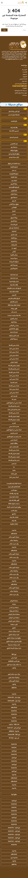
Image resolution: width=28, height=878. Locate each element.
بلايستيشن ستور (14, 446)
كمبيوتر (25, 74)
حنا (14, 467)
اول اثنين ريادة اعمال (14, 111)
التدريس (14, 295)
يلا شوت (14, 530)
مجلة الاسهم (14, 184)
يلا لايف (14, 668)
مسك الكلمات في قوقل (14, 163)
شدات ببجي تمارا (14, 348)
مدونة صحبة (14, 258)
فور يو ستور (14, 396)
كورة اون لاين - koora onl (14, 727)
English (25, 88)
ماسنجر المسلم (14, 137)
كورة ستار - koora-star (14, 697)
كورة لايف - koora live (14, 827)
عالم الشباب (14, 121)
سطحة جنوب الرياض (14, 621)
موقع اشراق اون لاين (14, 154)
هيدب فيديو (14, 234)
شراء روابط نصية (14, 281)
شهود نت (14, 248)
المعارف (14, 231)
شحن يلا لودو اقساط (14, 369)
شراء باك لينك (14, 274)
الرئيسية (24, 69)
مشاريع (14, 514)
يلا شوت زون (14, 857)
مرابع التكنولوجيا (14, 173)
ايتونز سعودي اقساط (14, 365)
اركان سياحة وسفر (14, 157)
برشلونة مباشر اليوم (14, 677)
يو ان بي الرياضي (14, 325)
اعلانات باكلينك (14, 524)
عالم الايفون (14, 190)
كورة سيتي (14, 657)
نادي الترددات (14, 224)
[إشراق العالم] (20, 2)
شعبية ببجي (14, 440)
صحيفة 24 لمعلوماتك (20, 90)
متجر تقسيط (14, 382)
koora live (14, 711)
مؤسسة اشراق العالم (21, 93)
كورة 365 (14, 654)
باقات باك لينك (14, 285)
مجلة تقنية (14, 322)
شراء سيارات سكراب (14, 631)
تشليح (14, 628)
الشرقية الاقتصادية (14, 187)
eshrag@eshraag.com (11, 59)
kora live (14, 747)
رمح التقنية (14, 238)
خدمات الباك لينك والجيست (14, 483)
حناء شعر (14, 463)
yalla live (14, 687)
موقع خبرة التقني (14, 204)
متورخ (14, 211)
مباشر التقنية (14, 255)
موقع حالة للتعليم (14, 329)
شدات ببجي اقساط (14, 345)
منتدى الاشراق (14, 301)
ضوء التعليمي (14, 143)
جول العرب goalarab (14, 661)
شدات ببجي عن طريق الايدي (14, 402)
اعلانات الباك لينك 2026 (14, 305)
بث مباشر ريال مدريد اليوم (14, 664)
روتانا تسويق (14, 217)
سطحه (14, 604)
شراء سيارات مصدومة (14, 644)
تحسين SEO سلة (14, 131)
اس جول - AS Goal (14, 738)
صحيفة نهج (14, 197)
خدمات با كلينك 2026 (14, 503)
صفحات (24, 95)
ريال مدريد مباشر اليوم (14, 674)
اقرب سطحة (14, 624)
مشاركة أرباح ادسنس (21, 83)
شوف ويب (14, 180)
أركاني (14, 251)
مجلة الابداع (14, 221)
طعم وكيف (14, 244)
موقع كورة (14, 794)
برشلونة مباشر (14, 540)
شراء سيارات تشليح (14, 634)
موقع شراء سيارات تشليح (14, 638)
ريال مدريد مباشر (14, 543)
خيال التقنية (14, 177)
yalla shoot (14, 533)
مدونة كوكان (14, 194)
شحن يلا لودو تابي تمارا (14, 409)
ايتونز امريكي (14, 362)
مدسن (14, 214)
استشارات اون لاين (14, 228)
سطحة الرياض (14, 600)
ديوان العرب (14, 510)
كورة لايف (14, 751)
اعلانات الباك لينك (14, 291)
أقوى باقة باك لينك (14, 500)
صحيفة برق (14, 147)
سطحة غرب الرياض (14, 617)
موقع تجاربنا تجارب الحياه (14, 507)
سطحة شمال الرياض (14, 614)
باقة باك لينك (14, 127)
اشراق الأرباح (14, 268)
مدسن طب (14, 312)
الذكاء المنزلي (23, 79)
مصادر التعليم (14, 318)
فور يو (14, 423)
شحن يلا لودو (14, 433)
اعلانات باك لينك (14, 517)
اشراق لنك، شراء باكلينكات (14, 288)
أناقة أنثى (14, 207)
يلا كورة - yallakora (14, 731)
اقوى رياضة (14, 308)
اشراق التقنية (14, 167)
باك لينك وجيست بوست (14, 315)
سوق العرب (14, 490)
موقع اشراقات (14, 150)
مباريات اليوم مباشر (14, 537)
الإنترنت (25, 72)
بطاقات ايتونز (14, 443)
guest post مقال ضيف (14, 486)
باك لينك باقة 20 (14, 493)
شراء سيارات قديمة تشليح (14, 648)
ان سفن (14, 170)
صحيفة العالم (14, 339)
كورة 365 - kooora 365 (14, 734)
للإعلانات (13, 875)
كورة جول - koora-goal (14, 700)
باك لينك (24, 81)
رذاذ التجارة (14, 241)
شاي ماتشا (14, 473)
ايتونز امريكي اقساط (14, 416)
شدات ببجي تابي (14, 355)
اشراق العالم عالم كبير (14, 298)
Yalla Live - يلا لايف (14, 724)
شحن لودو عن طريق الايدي (14, 436)
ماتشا (14, 470)
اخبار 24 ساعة (14, 332)
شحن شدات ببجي (14, 426)
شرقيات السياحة (14, 261)
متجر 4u (14, 399)
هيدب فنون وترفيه (14, 335)
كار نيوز (14, 200)
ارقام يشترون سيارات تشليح (14, 641)
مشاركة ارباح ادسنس (14, 114)
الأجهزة (25, 76)
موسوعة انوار (14, 265)
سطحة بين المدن (14, 607)
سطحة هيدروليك (14, 611)
